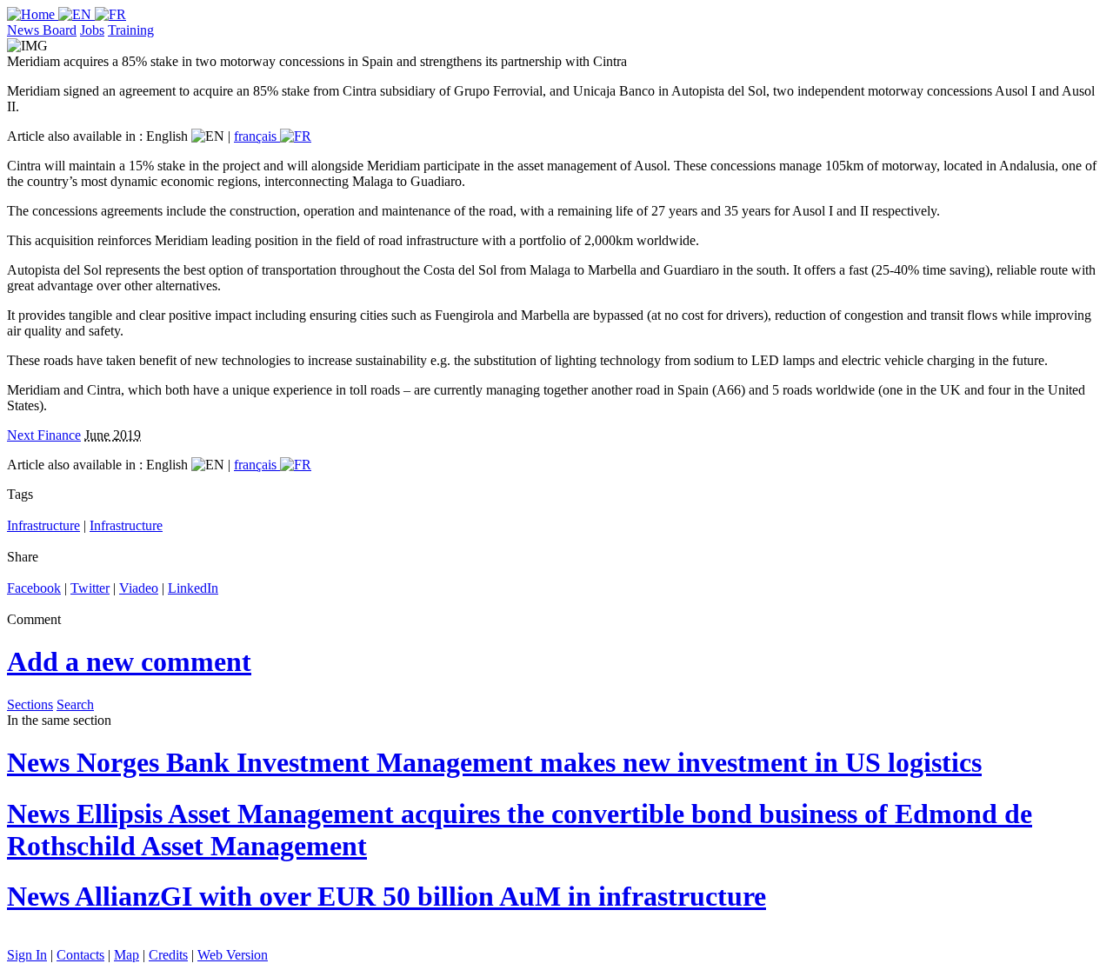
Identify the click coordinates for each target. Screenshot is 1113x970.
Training (131, 30)
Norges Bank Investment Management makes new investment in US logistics (494, 762)
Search (75, 704)
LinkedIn (193, 588)
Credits (168, 954)
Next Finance (44, 435)
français (257, 136)
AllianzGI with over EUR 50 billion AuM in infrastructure (386, 896)
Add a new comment (129, 661)
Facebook (34, 588)
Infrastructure (43, 525)
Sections (30, 704)
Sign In (27, 954)
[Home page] (32, 14)
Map (126, 954)
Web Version (232, 954)
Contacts (80, 954)
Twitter (90, 588)
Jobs (92, 30)
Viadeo (138, 588)
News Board (42, 30)
